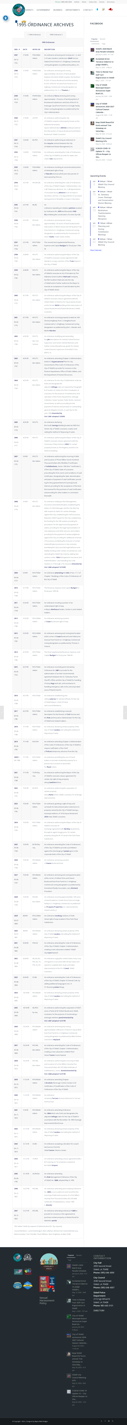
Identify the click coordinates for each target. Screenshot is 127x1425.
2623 (16, 803)
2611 (16, 603)
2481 (57, 670)
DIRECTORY (99, 1310)
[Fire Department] (110, 10)
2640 (16, 1095)
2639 (16, 1079)
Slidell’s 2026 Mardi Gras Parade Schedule (79, 1268)
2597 (16, 242)
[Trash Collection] (24, 22)
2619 (16, 741)
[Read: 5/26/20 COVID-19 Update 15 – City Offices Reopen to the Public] (92, 149)
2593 (16, 167)
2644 (16, 1159)
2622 (16, 788)
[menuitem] (77, 1)
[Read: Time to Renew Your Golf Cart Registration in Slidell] (92, 73)
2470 (59, 211)
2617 (16, 711)
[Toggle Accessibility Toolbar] (6, 18)
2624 (16, 822)
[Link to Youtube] (109, 1421)
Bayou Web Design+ (41, 1421)
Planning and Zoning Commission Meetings (103, 230)
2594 (16, 182)
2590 (16, 118)
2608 (16, 501)
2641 (50, 416)
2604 (16, 380)
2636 (16, 1026)
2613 (16, 633)
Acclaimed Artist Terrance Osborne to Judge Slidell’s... (104, 62)
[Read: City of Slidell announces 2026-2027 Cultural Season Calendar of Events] (92, 104)
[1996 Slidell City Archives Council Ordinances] (2, 712)
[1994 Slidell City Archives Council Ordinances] (125, 712)
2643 (16, 1144)
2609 (16, 573)
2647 (50, 1021)
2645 (50, 567)
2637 (16, 1045)
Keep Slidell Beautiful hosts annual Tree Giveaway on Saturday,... (79, 1359)
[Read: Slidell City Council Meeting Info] (92, 139)
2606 (16, 437)
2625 (16, 844)
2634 (16, 993)
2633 (16, 977)
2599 (16, 270)
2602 (16, 336)
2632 (16, 958)
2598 (16, 254)
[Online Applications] (103, 10)
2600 (16, 295)
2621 (16, 772)
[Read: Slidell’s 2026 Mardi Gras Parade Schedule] (92, 50)
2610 (16, 588)
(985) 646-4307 (107, 1287)
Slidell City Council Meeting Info (79, 1378)
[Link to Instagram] (112, 1421)
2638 (16, 1061)
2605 (16, 422)
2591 (16, 140)
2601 (16, 317)
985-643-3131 (107, 1305)
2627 (16, 875)
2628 (16, 897)
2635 (16, 1008)
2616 (16, 695)
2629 (16, 916)
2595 (16, 205)
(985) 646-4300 (66, 2)
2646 (50, 1074)
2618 (16, 726)
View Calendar (96, 250)
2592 (16, 152)
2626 (16, 860)
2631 (16, 943)
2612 (16, 618)
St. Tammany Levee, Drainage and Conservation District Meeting (105, 198)
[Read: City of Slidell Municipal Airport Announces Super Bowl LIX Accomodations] (92, 86)
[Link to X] (101, 1421)
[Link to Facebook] (105, 1421)
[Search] (30, 22)
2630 (16, 931)
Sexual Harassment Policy (47, 1300)
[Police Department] (16, 22)
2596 (16, 220)
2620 (16, 757)
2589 (16, 96)
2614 (16, 652)
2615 (16, 667)
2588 (16, 70)
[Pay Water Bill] (97, 10)
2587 (16, 55)
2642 (16, 1129)
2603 (16, 358)
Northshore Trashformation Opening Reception (104, 214)
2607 (16, 456)
